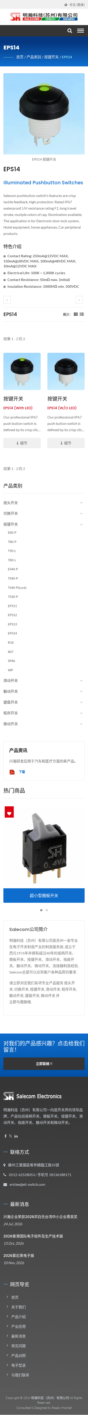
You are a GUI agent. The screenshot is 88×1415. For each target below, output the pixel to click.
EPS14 (67, 57)
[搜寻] (69, 31)
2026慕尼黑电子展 (18, 1255)
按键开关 (51, 57)
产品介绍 (18, 1316)
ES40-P (13, 569)
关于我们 (18, 1307)
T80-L (12, 560)
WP (10, 670)
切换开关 (10, 513)
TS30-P (13, 597)
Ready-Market (62, 1408)
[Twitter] (10, 1136)
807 (10, 652)
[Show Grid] (76, 314)
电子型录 (18, 1365)
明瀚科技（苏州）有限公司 (50, 1398)
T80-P (12, 542)
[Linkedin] (16, 1136)
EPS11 (12, 606)
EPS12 (12, 615)
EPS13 (12, 624)
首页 (19, 57)
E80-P (12, 532)
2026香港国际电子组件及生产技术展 (33, 1236)
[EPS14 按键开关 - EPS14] (44, 115)
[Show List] (82, 314)
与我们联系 (20, 1375)
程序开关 (10, 713)
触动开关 (10, 691)
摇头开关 (10, 503)
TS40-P (13, 578)
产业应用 (18, 1326)
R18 (11, 642)
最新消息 (18, 1336)
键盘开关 (10, 702)
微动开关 (10, 724)
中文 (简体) (77, 5)
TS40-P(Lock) (17, 587)
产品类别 (34, 57)
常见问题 (18, 1346)
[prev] (7, 300)
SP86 (11, 661)
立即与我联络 (20, 1002)
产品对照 (18, 1355)
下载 (21, 771)
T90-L (12, 551)
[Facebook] (6, 1136)
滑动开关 (10, 680)
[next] (79, 300)
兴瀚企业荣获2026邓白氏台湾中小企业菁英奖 (40, 1216)
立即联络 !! (44, 1064)
